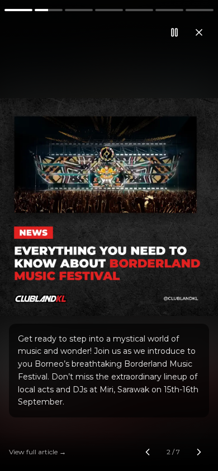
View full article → (37, 452)
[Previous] (36, 235)
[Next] (181, 235)
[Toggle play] (109, 235)
